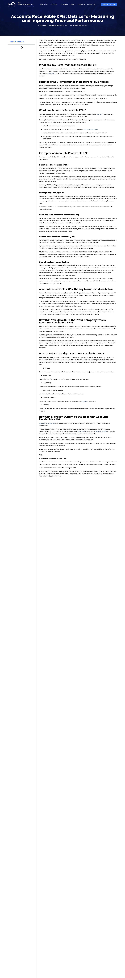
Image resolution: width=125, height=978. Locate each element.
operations (50, 74)
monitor (99, 114)
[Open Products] (47, 4)
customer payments (91, 129)
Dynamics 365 (81, 431)
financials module (101, 431)
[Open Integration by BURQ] (74, 4)
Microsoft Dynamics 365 (47, 423)
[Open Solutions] (58, 4)
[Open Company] (84, 4)
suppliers (84, 401)
